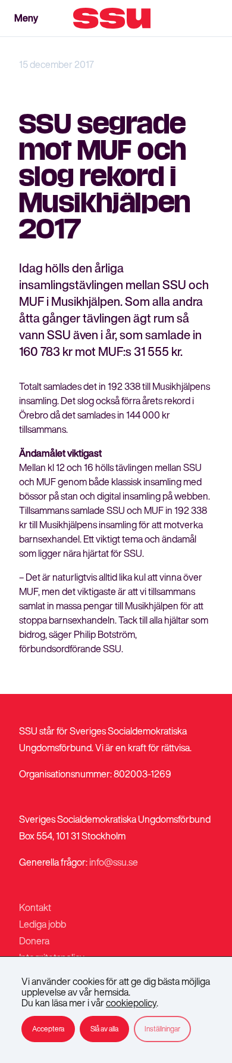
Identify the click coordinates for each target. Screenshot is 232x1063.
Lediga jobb (42, 924)
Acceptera (48, 1029)
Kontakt (35, 907)
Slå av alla (104, 1029)
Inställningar (162, 1029)
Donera (34, 941)
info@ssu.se (113, 862)
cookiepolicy (131, 1003)
